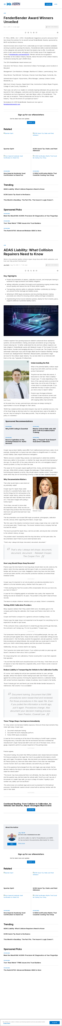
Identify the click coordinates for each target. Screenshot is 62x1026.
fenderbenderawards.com (12, 104)
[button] (5, 4)
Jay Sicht (6, 265)
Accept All (54, 1022)
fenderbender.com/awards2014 (19, 54)
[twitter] (31, 32)
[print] (57, 32)
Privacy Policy (6, 1023)
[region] (31, 1022)
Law (5, 13)
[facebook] (25, 32)
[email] (36, 32)
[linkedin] (28, 32)
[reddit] (33, 32)
